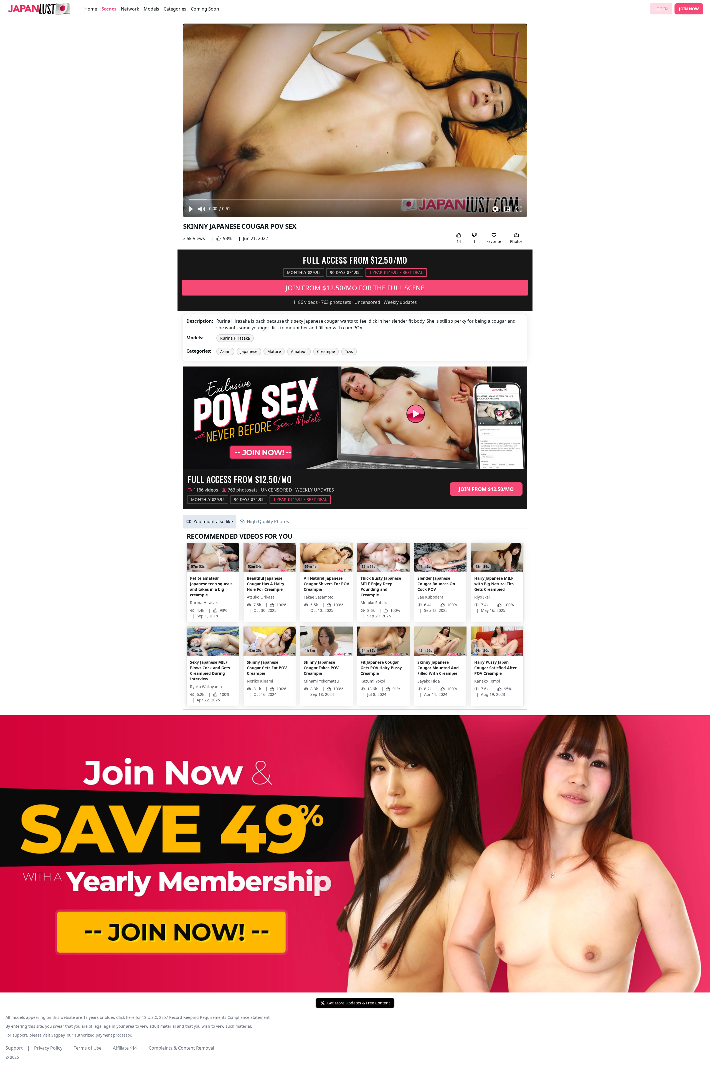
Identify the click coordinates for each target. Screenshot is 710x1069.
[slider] (355, 199)
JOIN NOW (689, 8)
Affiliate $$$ (128, 1048)
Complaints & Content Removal (181, 1048)
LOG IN (661, 8)
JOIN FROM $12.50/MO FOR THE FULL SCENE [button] (355, 287)
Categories (175, 9)
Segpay (58, 1035)
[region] (355, 120)
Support (18, 1048)
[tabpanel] (355, 619)
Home (90, 9)
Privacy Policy (51, 1048)
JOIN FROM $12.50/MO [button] (486, 489)
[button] (190, 209)
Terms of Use (91, 1048)
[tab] (209, 521)
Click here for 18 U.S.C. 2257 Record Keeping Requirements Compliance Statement (193, 1017)
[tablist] (355, 521)
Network (130, 9)
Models (151, 9)
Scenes (109, 9)
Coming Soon (205, 9)
